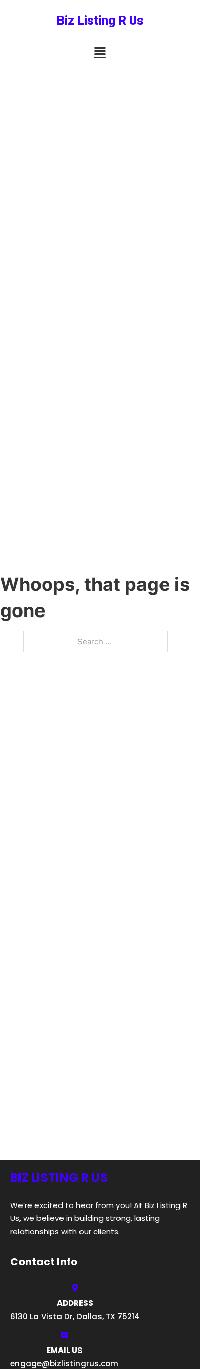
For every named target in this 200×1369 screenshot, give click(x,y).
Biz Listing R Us (100, 20)
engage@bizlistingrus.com (64, 1363)
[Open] (100, 53)
